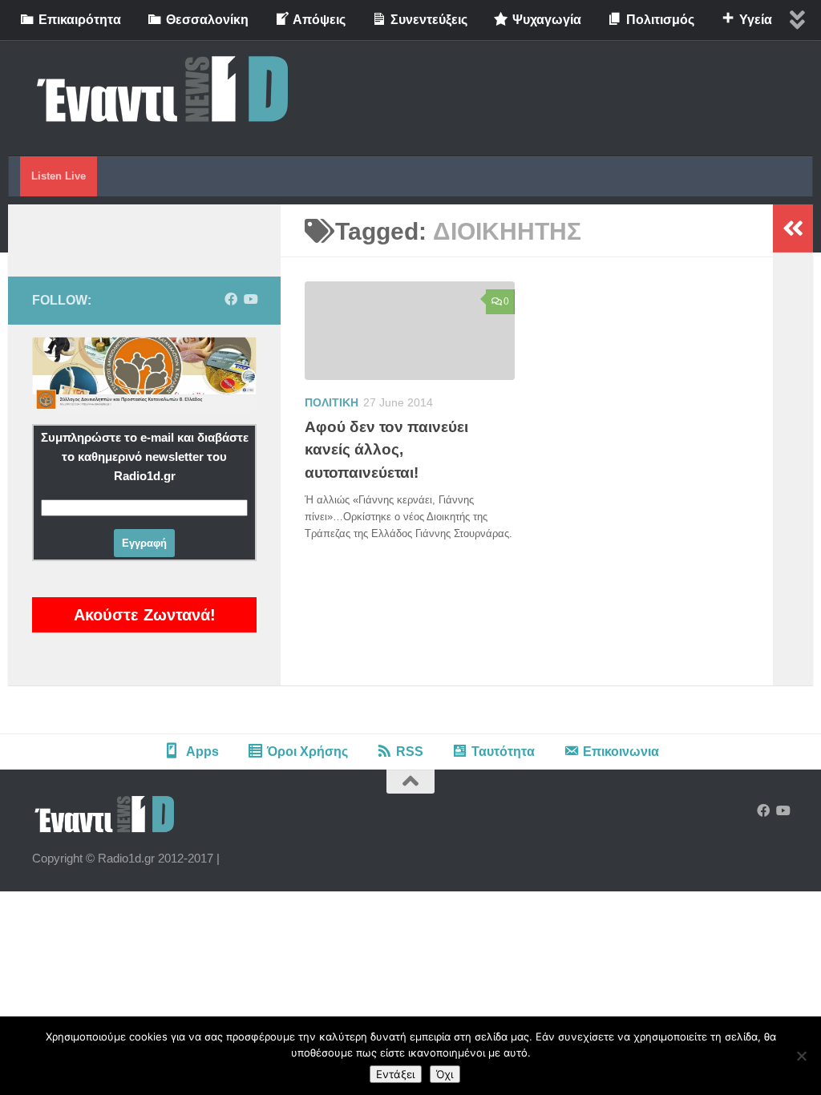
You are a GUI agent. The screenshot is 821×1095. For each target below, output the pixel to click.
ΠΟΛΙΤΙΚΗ (331, 402)
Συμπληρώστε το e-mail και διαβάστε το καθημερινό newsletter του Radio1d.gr (145, 456)
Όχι (445, 1074)
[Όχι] (801, 1056)
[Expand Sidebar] (793, 228)
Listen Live (58, 176)
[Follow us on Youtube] (250, 299)
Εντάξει (395, 1074)
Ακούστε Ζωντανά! (145, 615)
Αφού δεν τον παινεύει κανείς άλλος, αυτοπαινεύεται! (386, 449)
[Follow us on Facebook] (230, 299)
